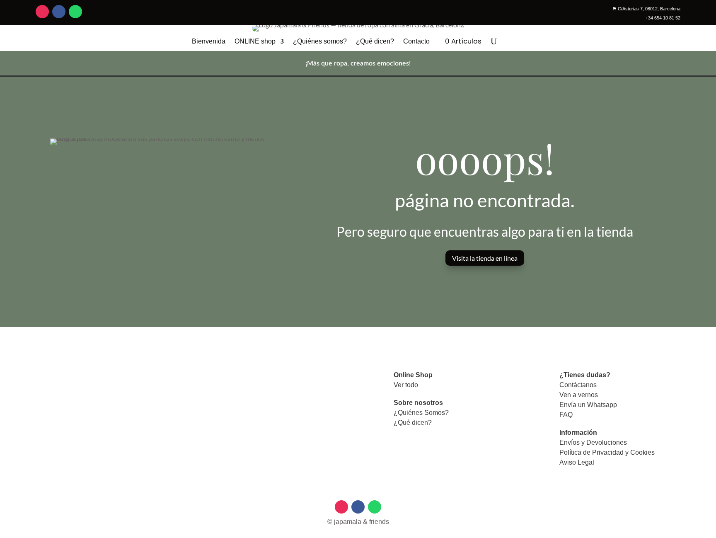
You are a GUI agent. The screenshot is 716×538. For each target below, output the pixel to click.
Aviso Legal (576, 462)
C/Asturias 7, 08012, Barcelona (646, 8)
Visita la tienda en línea (485, 258)
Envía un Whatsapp (588, 404)
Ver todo (406, 384)
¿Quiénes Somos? (421, 412)
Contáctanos (578, 384)
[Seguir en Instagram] (42, 11)
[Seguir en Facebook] (58, 11)
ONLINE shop (255, 42)
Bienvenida (208, 42)
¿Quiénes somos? (320, 42)
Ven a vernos (578, 394)
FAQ (566, 414)
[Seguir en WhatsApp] (75, 11)
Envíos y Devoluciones (593, 442)
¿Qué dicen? (375, 42)
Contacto (416, 42)
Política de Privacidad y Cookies (607, 452)
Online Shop (413, 374)
